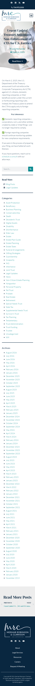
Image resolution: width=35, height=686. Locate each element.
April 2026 (10, 366)
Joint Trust (10, 270)
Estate (8, 236)
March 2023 (11, 474)
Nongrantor (11, 283)
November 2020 (13, 541)
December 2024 (13, 416)
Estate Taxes (11, 246)
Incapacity (10, 260)
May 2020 (10, 561)
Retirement (10, 300)
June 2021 (10, 517)
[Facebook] (11, 2)
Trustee (9, 330)
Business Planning (13, 209)
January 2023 (12, 480)
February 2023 (12, 477)
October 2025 (12, 383)
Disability (10, 226)
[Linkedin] (15, 2)
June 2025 (10, 396)
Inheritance (10, 266)
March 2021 (11, 527)
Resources (17, 657)
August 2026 (11, 352)
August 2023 (11, 457)
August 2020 (11, 551)
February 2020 (12, 571)
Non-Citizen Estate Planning (17, 280)
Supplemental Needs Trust (17, 310)
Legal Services (17, 652)
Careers (18, 662)
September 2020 (13, 548)
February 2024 (12, 440)
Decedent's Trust (13, 219)
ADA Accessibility (27, 678)
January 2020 (12, 574)
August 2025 (11, 389)
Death (8, 216)
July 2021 (10, 514)
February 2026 (12, 369)
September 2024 (13, 426)
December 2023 (13, 447)
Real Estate (10, 297)
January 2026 (12, 373)
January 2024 (12, 443)
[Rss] (19, 2)
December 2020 (13, 537)
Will (7, 337)
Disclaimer (18, 678)
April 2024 (10, 433)
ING (7, 263)
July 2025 (10, 393)
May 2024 (10, 430)
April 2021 (10, 524)
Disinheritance (12, 229)
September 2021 (13, 507)
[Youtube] (23, 2)
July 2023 (10, 460)
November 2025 (13, 379)
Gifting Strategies (13, 253)
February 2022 (12, 490)
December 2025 (13, 376)
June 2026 (10, 359)
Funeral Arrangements (15, 250)
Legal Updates (12, 273)
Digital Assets (11, 223)
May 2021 (10, 521)
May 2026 (10, 363)
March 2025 (11, 406)
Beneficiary (10, 206)
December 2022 (13, 484)
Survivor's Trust (12, 314)
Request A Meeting (17, 666)
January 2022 (12, 494)
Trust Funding (11, 327)
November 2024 (13, 420)
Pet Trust (9, 290)
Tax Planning (11, 317)
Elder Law (10, 233)
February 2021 (12, 531)
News (8, 277)
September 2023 (13, 453)
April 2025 (10, 403)
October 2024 (12, 423)
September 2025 (13, 386)
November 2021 (13, 500)
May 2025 (10, 400)
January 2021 (12, 534)
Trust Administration (14, 324)
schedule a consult (9, 156)
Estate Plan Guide (13, 240)
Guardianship (11, 256)
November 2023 (13, 450)
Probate (9, 293)
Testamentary (11, 320)
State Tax (9, 307)
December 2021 (13, 497)
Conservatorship (13, 213)
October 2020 (12, 544)
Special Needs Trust (14, 303)
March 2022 (11, 487)
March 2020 (11, 568)
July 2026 (10, 356)
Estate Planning (12, 243)
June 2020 (10, 558)
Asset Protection (13, 203)
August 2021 (11, 511)
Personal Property (13, 287)
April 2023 (10, 470)
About (17, 648)
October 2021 (12, 504)
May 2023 (10, 467)
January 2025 (12, 413)
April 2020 (10, 564)
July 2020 (10, 554)
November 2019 (13, 578)
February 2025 (12, 410)
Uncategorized (12, 334)
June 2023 (10, 463)
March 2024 (11, 437)
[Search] (30, 169)
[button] (31, 15)
